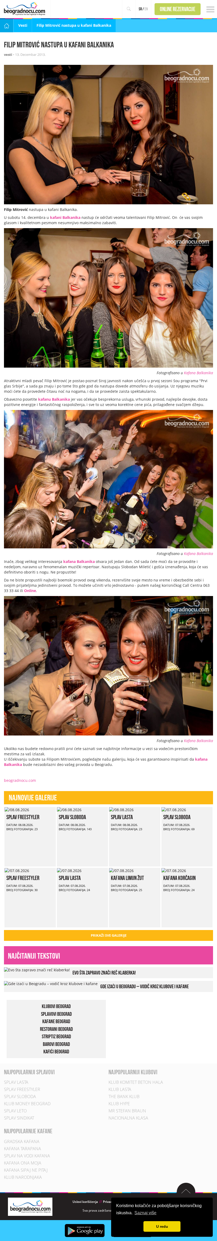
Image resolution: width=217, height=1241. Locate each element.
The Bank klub (123, 1096)
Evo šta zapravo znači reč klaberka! (104, 973)
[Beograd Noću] (30, 1206)
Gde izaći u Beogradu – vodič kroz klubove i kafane (144, 986)
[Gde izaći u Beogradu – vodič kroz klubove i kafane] (51, 983)
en (146, 9)
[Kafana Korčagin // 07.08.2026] (173, 870)
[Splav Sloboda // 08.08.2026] (69, 809)
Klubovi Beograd (56, 1006)
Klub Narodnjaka (23, 1177)
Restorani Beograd (56, 1029)
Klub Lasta (119, 1089)
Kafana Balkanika (198, 372)
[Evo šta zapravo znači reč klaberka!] (37, 969)
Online (30, 590)
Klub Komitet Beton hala (135, 1082)
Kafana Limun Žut (127, 878)
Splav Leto (15, 1111)
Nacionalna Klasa (128, 1118)
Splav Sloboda (72, 817)
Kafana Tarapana (22, 1148)
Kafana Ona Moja (22, 1163)
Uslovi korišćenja (85, 1201)
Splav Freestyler (22, 817)
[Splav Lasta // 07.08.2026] (69, 870)
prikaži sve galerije (108, 935)
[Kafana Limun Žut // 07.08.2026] (121, 870)
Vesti (22, 25)
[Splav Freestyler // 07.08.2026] (16, 870)
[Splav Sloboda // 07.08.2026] (173, 809)
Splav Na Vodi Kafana (27, 1155)
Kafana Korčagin (179, 878)
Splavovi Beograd (56, 1014)
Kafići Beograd (56, 1051)
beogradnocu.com (20, 780)
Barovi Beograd (56, 1044)
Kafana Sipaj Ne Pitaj (26, 1170)
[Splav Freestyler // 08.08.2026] (16, 809)
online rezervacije (177, 9)
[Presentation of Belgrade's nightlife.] (25, 8)
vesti (8, 54)
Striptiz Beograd (56, 1036)
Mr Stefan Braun (127, 1111)
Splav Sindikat (19, 1118)
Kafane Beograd (56, 1021)
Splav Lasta (122, 817)
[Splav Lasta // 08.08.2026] (121, 809)
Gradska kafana (21, 1141)
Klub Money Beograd (27, 1104)
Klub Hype (119, 1104)
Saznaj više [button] (145, 1213)
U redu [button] (162, 1226)
